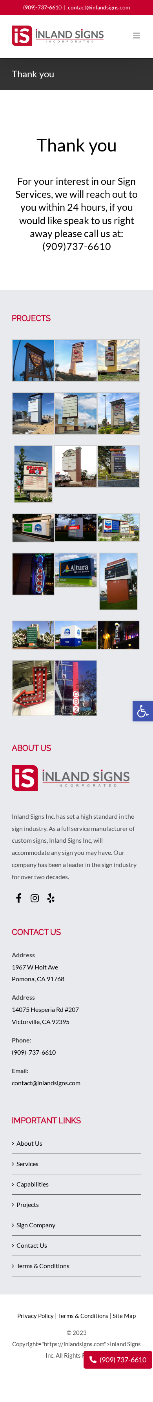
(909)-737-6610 (42, 7)
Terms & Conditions (42, 1265)
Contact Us (31, 1245)
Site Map (124, 1315)
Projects (27, 1204)
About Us (29, 1143)
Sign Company (35, 1225)
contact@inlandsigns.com (99, 7)
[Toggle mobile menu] (137, 35)
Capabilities (32, 1184)
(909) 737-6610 (122, 1359)
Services (27, 1163)
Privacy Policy (35, 1315)
